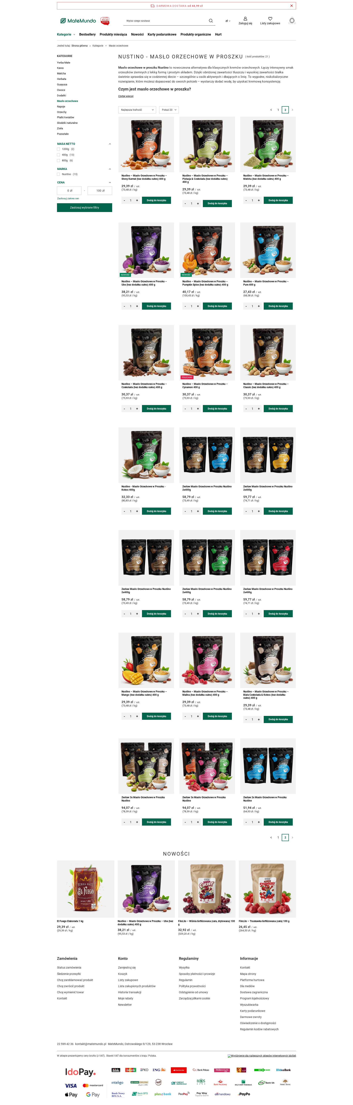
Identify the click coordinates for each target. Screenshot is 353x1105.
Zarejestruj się (127, 967)
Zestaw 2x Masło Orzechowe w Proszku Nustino (265, 799)
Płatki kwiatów (65, 117)
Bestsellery (87, 34)
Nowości (137, 34)
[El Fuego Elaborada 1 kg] (85, 889)
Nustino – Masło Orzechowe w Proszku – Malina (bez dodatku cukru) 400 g (205, 693)
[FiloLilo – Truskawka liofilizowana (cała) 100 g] (267, 889)
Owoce (61, 90)
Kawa (60, 67)
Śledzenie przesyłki (69, 974)
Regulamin (185, 980)
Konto (123, 958)
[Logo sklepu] (84, 20)
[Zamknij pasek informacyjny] (291, 5)
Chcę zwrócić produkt (70, 986)
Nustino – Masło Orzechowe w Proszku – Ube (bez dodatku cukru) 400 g (144, 283)
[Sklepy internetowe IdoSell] (262, 1056)
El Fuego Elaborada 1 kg (70, 921)
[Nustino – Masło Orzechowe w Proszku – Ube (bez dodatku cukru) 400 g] (146, 889)
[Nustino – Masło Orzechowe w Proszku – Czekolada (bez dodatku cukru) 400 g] (146, 353)
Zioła (60, 128)
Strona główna (79, 45)
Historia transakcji (129, 992)
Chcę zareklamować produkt (75, 980)
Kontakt (62, 998)
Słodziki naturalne (67, 122)
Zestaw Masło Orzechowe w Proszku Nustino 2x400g (207, 488)
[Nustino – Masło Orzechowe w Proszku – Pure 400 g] (268, 250)
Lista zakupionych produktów (137, 986)
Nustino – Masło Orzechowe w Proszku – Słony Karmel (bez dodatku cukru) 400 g (144, 177)
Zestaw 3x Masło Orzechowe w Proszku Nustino (143, 799)
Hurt (218, 34)
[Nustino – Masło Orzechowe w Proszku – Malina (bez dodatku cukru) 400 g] (207, 660)
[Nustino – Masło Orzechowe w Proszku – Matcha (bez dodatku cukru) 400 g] (268, 144)
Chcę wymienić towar (70, 992)
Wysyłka (184, 967)
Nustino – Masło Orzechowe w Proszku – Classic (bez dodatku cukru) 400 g (266, 386)
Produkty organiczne (196, 34)
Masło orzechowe (67, 101)
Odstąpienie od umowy (193, 992)
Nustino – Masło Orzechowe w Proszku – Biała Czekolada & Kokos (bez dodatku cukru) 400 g (266, 694)
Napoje (61, 106)
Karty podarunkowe (162, 34)
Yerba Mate (63, 62)
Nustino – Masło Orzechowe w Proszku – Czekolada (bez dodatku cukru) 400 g (144, 386)
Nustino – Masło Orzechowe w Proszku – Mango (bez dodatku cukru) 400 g (144, 693)
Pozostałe (63, 133)
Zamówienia (67, 958)
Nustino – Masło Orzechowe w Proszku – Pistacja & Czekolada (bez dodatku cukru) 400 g (205, 178)
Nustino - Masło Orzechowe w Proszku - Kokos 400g (144, 488)
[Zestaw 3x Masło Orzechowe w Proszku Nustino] (146, 766)
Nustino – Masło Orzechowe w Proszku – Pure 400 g (266, 283)
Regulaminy (189, 958)
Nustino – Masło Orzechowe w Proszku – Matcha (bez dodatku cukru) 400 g (266, 177)
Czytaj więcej (125, 96)
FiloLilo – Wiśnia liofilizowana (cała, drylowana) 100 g (206, 923)
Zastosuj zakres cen (68, 198)
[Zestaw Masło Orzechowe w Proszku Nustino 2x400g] (207, 455)
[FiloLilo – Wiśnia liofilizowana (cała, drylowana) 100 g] (207, 889)
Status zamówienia (69, 967)
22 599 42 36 (65, 1044)
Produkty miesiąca (113, 34)
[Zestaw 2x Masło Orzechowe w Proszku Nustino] (268, 766)
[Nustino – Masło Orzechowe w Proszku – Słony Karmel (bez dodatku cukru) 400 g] (146, 144)
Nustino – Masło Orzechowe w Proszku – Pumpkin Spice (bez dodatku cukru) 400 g (205, 283)
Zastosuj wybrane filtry (84, 207)
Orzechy (61, 112)
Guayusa (62, 84)
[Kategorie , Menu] (75, 35)
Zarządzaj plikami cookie (194, 998)
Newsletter (125, 1004)
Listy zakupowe (128, 980)
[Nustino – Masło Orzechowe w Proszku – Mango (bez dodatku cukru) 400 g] (146, 660)
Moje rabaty (125, 998)
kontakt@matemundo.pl (90, 1044)
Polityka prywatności (192, 986)
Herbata (61, 78)
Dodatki (61, 95)
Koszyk (122, 974)
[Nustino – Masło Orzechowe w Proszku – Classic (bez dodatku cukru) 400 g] (268, 353)
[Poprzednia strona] (271, 109)
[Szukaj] (210, 20)
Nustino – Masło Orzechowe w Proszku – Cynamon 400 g (205, 386)
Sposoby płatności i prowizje (197, 974)
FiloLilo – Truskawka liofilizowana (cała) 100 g (264, 921)
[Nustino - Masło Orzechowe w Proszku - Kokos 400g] (146, 455)
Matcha (61, 73)
